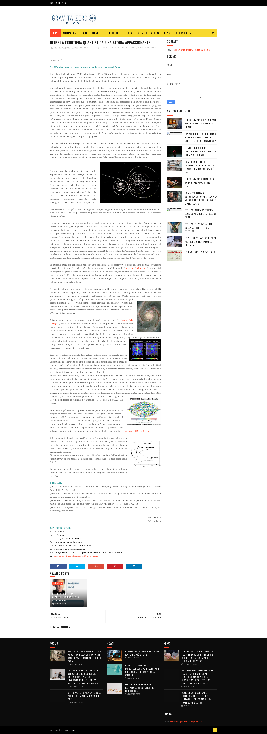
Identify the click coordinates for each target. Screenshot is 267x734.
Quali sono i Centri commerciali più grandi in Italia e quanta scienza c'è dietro (199, 167)
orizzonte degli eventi (135, 268)
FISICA (84, 33)
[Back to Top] (215, 730)
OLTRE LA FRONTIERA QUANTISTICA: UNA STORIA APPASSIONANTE (65, 597)
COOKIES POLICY (61, 3)
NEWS (167, 33)
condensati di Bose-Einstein (136, 431)
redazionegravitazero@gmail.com (192, 49)
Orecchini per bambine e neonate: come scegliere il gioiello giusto (139, 688)
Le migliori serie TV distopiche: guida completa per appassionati (200, 151)
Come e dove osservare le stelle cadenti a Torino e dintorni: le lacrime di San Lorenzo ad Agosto (196, 697)
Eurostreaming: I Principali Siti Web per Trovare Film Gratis (200, 123)
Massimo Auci (144, 47)
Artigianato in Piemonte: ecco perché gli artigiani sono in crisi (84, 696)
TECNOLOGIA (112, 33)
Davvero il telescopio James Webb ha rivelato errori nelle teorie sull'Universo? (200, 137)
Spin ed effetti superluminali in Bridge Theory (76, 556)
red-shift (155, 47)
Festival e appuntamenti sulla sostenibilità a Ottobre (198, 227)
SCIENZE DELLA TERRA (148, 33)
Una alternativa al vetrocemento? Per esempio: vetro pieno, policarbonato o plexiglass (201, 198)
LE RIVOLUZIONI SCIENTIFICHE (200, 252)
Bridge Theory (100, 47)
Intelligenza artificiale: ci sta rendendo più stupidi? (142, 653)
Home (52, 3)
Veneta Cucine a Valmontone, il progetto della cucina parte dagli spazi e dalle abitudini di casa (85, 656)
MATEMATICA (69, 33)
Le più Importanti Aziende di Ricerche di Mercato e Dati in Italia (200, 241)
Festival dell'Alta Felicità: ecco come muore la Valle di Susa (200, 213)
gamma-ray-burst (128, 47)
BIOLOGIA (127, 33)
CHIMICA (96, 33)
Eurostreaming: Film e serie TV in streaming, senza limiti (200, 182)
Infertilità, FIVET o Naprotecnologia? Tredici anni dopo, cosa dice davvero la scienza (142, 670)
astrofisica (88, 47)
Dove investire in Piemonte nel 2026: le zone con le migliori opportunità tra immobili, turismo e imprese (198, 656)
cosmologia (113, 47)
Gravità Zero (70, 730)
